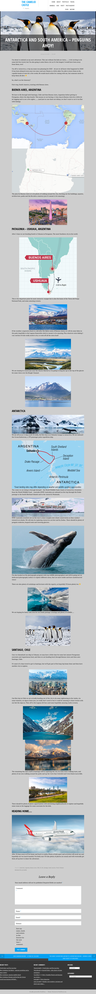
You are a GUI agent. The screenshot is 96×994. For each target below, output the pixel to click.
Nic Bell (53, 54)
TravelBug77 (37, 975)
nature (72, 9)
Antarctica (22, 867)
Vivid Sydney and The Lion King (8, 968)
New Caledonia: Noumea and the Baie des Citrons (13, 977)
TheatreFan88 (37, 968)
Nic (42, 867)
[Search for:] (29, 8)
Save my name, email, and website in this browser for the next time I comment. (20, 936)
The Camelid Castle (29, 3)
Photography (70, 6)
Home (53, 2)
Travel (72, 2)
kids (57, 6)
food (66, 9)
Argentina (27, 867)
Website (18, 924)
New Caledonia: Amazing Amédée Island (10, 975)
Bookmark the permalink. (21, 870)
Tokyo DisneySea (45, 979)
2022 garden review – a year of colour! (26, 956)
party (62, 6)
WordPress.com (62, 991)
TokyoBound (37, 970)
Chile (38, 867)
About (59, 2)
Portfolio (65, 2)
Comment (19, 889)
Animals (52, 6)
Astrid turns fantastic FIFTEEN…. (8, 979)
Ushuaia (62, 867)
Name (18, 911)
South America (52, 867)
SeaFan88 (36, 979)
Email (18, 917)
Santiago (46, 867)
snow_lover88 (37, 981)
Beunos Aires (33, 867)
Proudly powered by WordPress (38, 991)
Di (40, 867)
